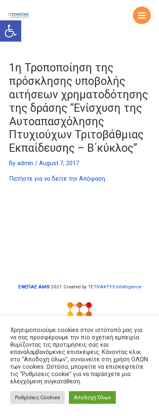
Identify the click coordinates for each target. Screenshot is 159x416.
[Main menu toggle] (142, 15)
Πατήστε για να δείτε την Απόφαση (57, 178)
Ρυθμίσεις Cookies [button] (37, 397)
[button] (10, 31)
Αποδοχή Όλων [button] (92, 397)
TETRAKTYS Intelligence (114, 287)
